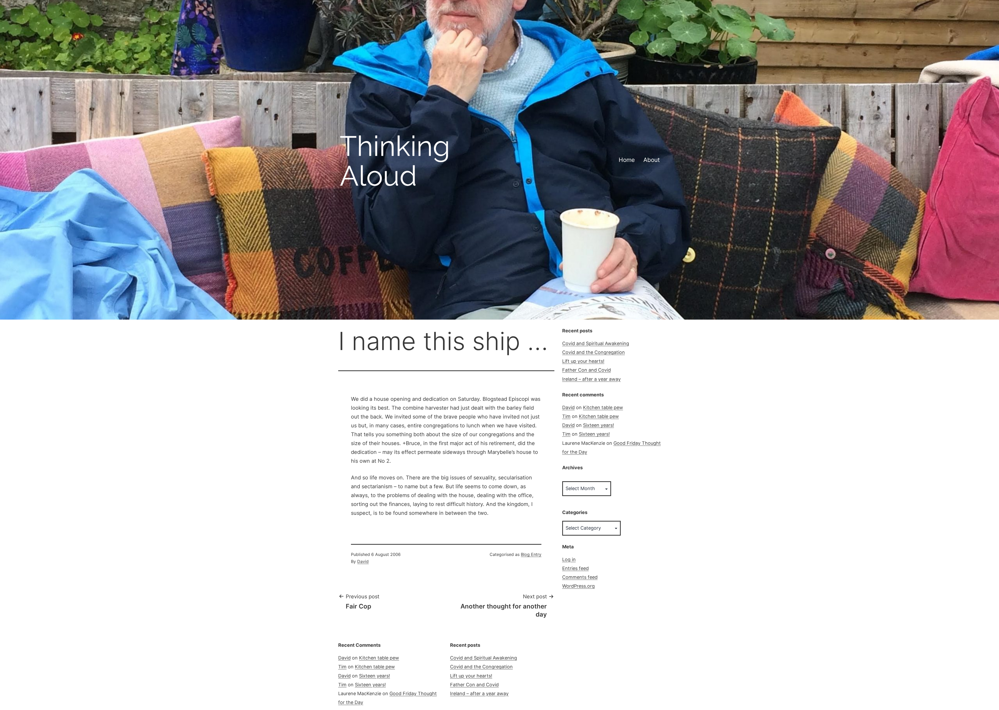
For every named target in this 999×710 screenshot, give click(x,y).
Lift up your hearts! (583, 361)
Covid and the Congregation (593, 352)
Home (627, 159)
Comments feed (580, 577)
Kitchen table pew (603, 407)
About (651, 159)
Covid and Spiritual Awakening (595, 343)
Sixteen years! (598, 425)
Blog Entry (531, 554)
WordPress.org (578, 586)
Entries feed (575, 568)
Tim (566, 416)
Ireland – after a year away (591, 379)
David (363, 561)
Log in (569, 559)
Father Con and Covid (586, 370)
